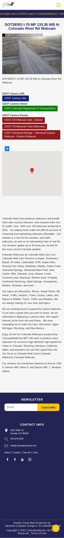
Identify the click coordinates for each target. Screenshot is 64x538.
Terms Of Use (38, 533)
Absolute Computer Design (20, 525)
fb (7, 459)
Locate (7, 148)
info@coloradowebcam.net (23, 445)
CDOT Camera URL (15, 98)
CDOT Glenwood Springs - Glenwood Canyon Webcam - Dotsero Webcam (29, 134)
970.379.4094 (17, 438)
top (56, 528)
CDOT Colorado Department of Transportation (29, 108)
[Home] (8, 4)
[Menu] (59, 5)
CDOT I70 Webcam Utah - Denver (23, 119)
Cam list (26, 452)
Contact (16, 452)
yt (22, 459)
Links (35, 452)
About (7, 452)
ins (30, 459)
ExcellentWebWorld (50, 525)
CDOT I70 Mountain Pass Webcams (24, 126)
